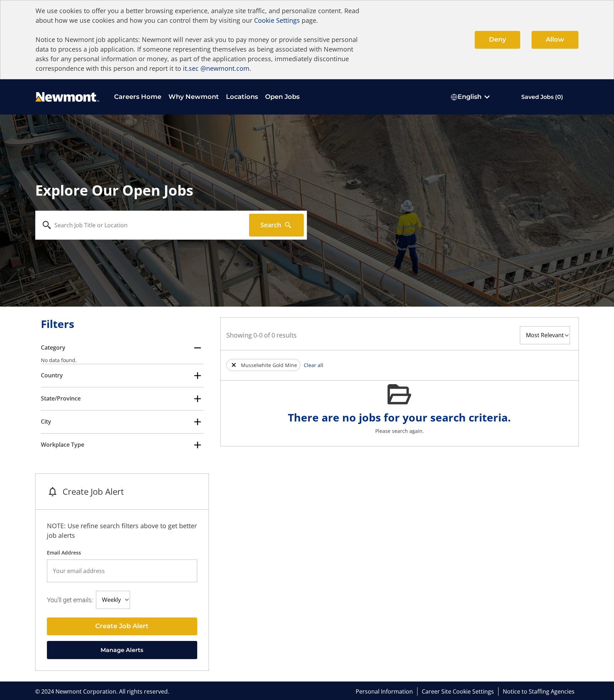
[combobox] (142, 225)
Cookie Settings (277, 20)
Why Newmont (193, 97)
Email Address (64, 552)
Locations (242, 97)
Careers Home (137, 97)
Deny (497, 39)
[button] (234, 365)
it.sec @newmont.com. (217, 68)
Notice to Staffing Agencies (539, 691)
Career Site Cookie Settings (458, 691)
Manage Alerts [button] (122, 650)
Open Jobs (282, 97)
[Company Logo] (67, 96)
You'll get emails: (70, 599)
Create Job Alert (122, 626)
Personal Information (384, 691)
